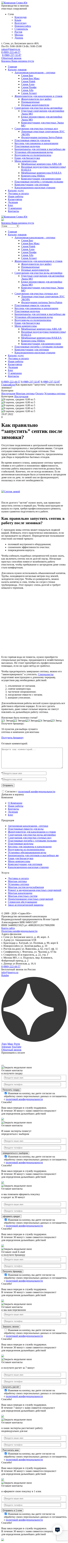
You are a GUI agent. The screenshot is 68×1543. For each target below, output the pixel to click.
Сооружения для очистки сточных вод (36, 128)
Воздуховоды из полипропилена (33, 155)
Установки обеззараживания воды (34, 152)
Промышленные (30, 102)
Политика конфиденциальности (19, 931)
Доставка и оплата (18, 193)
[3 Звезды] (32, 720)
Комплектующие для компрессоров (41, 178)
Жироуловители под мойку (36, 99)
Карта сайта (8, 928)
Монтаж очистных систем (22, 896)
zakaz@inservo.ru (10, 49)
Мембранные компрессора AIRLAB (41, 164)
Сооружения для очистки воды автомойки (38, 108)
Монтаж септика (25, 393)
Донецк (19, 37)
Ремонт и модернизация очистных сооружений (34, 890)
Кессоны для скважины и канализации (36, 143)
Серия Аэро (27, 84)
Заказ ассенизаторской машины (25, 904)
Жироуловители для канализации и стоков (38, 96)
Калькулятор (15, 199)
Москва (19, 34)
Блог (10, 205)
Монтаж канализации (20, 893)
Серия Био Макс (30, 78)
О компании (15, 208)
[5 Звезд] (56, 720)
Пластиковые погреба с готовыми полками (39, 181)
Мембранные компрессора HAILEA (41, 172)
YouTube (16, 1046)
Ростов (18, 31)
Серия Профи (28, 87)
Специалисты (45, 674)
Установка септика (54, 393)
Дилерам (13, 202)
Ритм (17, 1043)
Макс (10, 1043)
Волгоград (20, 23)
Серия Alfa (27, 90)
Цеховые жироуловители (35, 105)
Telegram (6, 1046)
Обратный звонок (11, 58)
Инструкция (8, 393)
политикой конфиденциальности (36, 791)
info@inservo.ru (9, 972)
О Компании (15, 803)
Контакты (13, 211)
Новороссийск (23, 26)
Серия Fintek (28, 81)
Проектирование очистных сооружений (30, 899)
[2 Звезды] (19, 720)
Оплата (39, 393)
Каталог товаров (17, 69)
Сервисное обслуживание (22, 902)
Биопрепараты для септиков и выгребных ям (40, 149)
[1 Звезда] (7, 720)
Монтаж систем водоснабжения (26, 887)
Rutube (5, 975)
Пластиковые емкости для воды (32, 140)
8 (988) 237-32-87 (11, 55)
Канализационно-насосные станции (35, 187)
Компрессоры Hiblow (33, 175)
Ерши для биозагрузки (27, 158)
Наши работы (15, 196)
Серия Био (27, 75)
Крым (18, 20)
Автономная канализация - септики (28, 826)
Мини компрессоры (26, 161)
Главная (12, 66)
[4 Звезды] (44, 720)
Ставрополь (21, 29)
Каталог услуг (16, 190)
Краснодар (21, 17)
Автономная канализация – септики (35, 72)
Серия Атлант (29, 93)
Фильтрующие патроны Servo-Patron (41, 137)
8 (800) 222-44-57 (10, 52)
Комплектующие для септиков (32, 184)
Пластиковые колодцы (27, 146)
